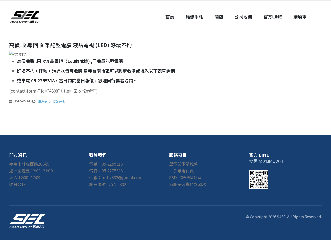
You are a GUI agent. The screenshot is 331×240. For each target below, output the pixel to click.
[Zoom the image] (27, 216)
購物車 (300, 17)
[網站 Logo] (25, 17)
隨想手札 (58, 101)
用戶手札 (44, 101)
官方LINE (272, 17)
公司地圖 (243, 17)
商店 (218, 17)
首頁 (170, 17)
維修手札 (194, 17)
